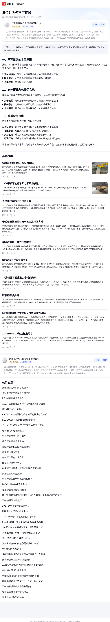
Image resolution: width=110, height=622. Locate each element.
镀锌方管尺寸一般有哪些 (14, 436)
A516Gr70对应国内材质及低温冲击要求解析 (23, 565)
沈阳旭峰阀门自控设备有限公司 (27, 23)
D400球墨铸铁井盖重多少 (14, 484)
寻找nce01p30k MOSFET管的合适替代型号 (23, 425)
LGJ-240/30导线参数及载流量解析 (18, 420)
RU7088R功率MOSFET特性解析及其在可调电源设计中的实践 (32, 495)
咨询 (95, 24)
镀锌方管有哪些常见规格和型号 (17, 479)
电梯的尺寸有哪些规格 (13, 430)
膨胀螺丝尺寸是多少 (12, 473)
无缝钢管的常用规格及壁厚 (15, 387)
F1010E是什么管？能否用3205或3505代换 (22, 522)
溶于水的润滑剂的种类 (13, 597)
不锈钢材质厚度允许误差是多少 (17, 586)
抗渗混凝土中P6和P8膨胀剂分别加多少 (21, 533)
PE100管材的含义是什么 (14, 398)
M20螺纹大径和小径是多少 (15, 511)
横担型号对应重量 (10, 452)
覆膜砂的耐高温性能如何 (14, 490)
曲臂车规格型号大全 (12, 463)
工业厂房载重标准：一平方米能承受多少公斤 (23, 404)
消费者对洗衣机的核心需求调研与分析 (20, 543)
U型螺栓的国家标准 (11, 549)
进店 (102, 24)
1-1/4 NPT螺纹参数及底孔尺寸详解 (19, 516)
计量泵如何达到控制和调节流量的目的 (20, 576)
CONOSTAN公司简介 (12, 409)
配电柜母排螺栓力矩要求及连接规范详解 (21, 468)
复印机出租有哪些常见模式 (15, 592)
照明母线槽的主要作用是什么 (16, 559)
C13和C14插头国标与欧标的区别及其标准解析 (24, 414)
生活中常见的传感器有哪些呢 (16, 393)
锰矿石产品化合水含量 (13, 457)
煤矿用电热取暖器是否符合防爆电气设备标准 (23, 554)
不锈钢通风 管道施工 (12, 500)
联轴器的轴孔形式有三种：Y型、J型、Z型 (22, 581)
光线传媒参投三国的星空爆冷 (16, 447)
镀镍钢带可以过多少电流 (14, 570)
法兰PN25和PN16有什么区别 (16, 538)
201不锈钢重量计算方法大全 (16, 506)
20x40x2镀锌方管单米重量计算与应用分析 (22, 527)
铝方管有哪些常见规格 (13, 441)
